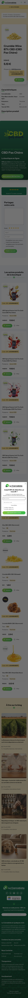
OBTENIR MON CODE (14, 513)
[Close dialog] (25, 483)
